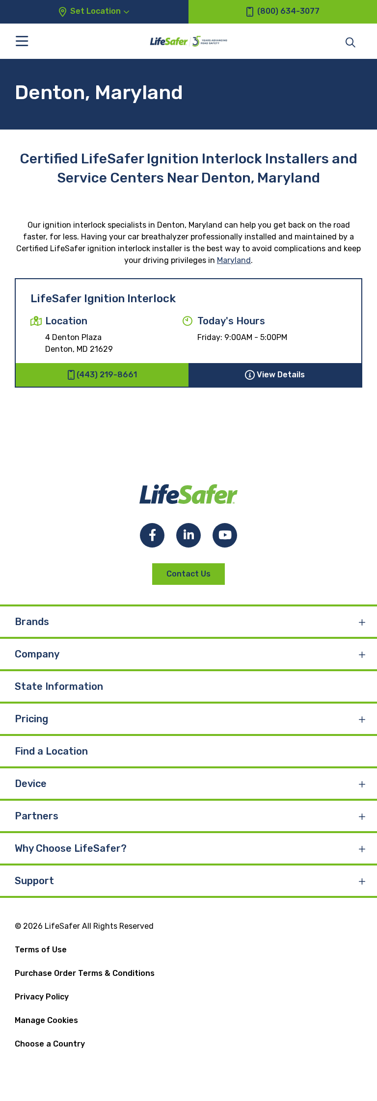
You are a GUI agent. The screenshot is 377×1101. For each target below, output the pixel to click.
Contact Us (188, 573)
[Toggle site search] (350, 41)
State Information (59, 686)
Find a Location (51, 751)
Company (37, 654)
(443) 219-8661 (107, 374)
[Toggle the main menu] (22, 41)
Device (31, 783)
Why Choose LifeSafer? (71, 848)
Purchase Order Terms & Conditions (85, 973)
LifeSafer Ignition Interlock (103, 298)
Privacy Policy (42, 996)
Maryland (234, 260)
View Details (281, 374)
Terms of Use (41, 949)
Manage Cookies (46, 1020)
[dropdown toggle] (362, 621)
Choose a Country (50, 1044)
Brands (32, 622)
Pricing (31, 719)
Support (34, 881)
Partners (36, 816)
